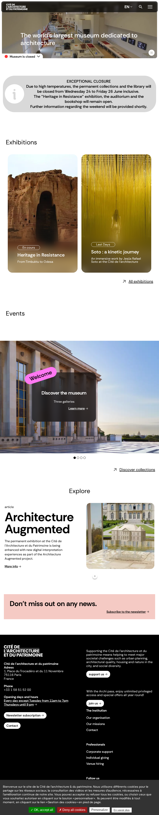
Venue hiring (95, 764)
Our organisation (98, 718)
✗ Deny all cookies (72, 810)
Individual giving (97, 758)
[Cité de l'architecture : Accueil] (23, 657)
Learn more (76, 408)
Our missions (95, 724)
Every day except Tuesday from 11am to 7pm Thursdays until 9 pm (36, 702)
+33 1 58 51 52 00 (17, 690)
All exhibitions (141, 281)
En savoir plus (122, 810)
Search (140, 7)
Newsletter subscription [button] (23, 715)
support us (96, 674)
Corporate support (99, 752)
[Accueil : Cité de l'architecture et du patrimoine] (64, 6)
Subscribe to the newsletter (126, 611)
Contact (12, 726)
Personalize (99, 810)
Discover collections (137, 470)
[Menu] (150, 6)
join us (93, 703)
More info (11, 566)
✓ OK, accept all (42, 810)
